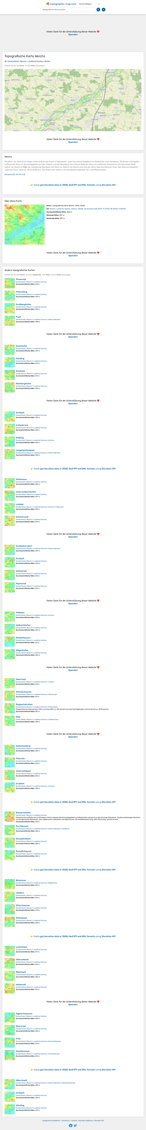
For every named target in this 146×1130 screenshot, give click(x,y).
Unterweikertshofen (26, 492)
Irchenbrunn (22, 425)
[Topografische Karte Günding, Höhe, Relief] (10, 362)
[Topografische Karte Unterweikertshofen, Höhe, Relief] (10, 496)
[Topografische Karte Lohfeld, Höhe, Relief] (10, 508)
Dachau (51, 440)
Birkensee (21, 880)
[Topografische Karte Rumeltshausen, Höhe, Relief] (10, 855)
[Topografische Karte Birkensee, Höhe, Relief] (10, 884)
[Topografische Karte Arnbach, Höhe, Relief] (10, 416)
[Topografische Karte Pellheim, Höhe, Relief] (10, 616)
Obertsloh (21, 679)
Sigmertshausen (24, 1013)
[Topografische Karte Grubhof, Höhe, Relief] (10, 787)
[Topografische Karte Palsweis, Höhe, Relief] (10, 762)
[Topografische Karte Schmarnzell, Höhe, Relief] (10, 521)
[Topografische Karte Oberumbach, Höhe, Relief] (10, 963)
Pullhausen (60, 507)
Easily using (75, 185)
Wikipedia (8, 174)
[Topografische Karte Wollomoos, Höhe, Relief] (10, 483)
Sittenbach (21, 918)
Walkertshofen (23, 625)
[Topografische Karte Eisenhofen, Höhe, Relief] (10, 350)
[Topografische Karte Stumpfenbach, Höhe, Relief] (10, 842)
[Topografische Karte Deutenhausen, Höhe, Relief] (10, 641)
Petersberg (21, 292)
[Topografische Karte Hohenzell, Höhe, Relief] (10, 988)
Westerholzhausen (68, 1083)
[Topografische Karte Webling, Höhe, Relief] (10, 441)
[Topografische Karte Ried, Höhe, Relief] (10, 721)
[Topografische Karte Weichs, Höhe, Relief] (25, 225)
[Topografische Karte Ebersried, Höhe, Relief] (10, 1030)
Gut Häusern (22, 826)
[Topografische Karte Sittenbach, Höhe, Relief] (10, 922)
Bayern (29, 282)
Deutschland (20, 282)
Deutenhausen (23, 637)
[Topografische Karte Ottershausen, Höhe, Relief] (10, 909)
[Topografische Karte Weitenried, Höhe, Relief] (10, 575)
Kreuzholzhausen (54, 1041)
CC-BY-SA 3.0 (18, 174)
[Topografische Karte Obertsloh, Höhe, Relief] (10, 683)
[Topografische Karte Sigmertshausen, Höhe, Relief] (10, 1017)
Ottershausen (23, 905)
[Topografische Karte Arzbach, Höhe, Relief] (10, 562)
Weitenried (21, 571)
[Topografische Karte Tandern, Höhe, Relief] (10, 897)
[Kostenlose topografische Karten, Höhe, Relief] (5, 61)
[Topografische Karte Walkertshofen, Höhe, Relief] (10, 629)
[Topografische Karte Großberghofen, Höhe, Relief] (10, 308)
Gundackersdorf (24, 546)
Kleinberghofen (23, 383)
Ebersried (21, 1026)
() (88, 209)
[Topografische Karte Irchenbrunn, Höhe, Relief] (10, 429)
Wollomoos (21, 479)
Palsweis (20, 758)
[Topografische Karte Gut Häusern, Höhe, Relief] (10, 830)
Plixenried (21, 279)
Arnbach (20, 412)
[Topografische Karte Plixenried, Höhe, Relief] (10, 283)
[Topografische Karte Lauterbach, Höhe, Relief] (10, 951)
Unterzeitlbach (23, 771)
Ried (18, 717)
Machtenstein (23, 1051)
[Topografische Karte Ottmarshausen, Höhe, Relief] (10, 696)
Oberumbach (22, 959)
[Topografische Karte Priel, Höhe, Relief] (10, 1042)
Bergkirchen (52, 883)
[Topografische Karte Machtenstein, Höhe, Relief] (10, 1055)
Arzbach (20, 558)
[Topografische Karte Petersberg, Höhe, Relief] (10, 296)
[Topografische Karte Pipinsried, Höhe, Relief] (10, 587)
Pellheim (20, 612)
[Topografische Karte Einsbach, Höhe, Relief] (10, 375)
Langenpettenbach (25, 450)
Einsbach (20, 371)
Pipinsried (21, 583)
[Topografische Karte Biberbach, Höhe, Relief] (10, 976)
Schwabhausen (54, 1054)
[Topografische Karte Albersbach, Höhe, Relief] (10, 1084)
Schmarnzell (22, 517)
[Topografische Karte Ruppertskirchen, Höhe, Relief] (10, 708)
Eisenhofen (21, 346)
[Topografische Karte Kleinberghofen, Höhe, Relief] (10, 387)
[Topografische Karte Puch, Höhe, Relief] (10, 321)
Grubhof (20, 783)
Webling (20, 437)
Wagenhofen (22, 650)
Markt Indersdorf (54, 319)
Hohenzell (21, 984)
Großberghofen (23, 304)
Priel (18, 1038)
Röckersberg (52, 707)
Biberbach (21, 972)
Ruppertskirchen (24, 704)
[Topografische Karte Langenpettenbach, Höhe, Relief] (10, 454)
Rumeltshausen (23, 851)
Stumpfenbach (23, 838)
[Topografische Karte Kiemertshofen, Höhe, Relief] (10, 817)
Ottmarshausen (23, 692)
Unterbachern (53, 719)
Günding (20, 358)
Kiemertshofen (23, 812)
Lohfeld (19, 504)
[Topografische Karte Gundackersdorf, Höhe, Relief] (10, 550)
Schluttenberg (23, 746)
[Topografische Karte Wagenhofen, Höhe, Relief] (10, 654)
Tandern (51, 682)
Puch (18, 317)
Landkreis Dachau (40, 282)
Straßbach (65, 829)
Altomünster (52, 694)
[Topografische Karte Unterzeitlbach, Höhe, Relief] (10, 775)
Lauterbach (21, 947)
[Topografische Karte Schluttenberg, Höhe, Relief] (10, 750)
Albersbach (21, 1080)
